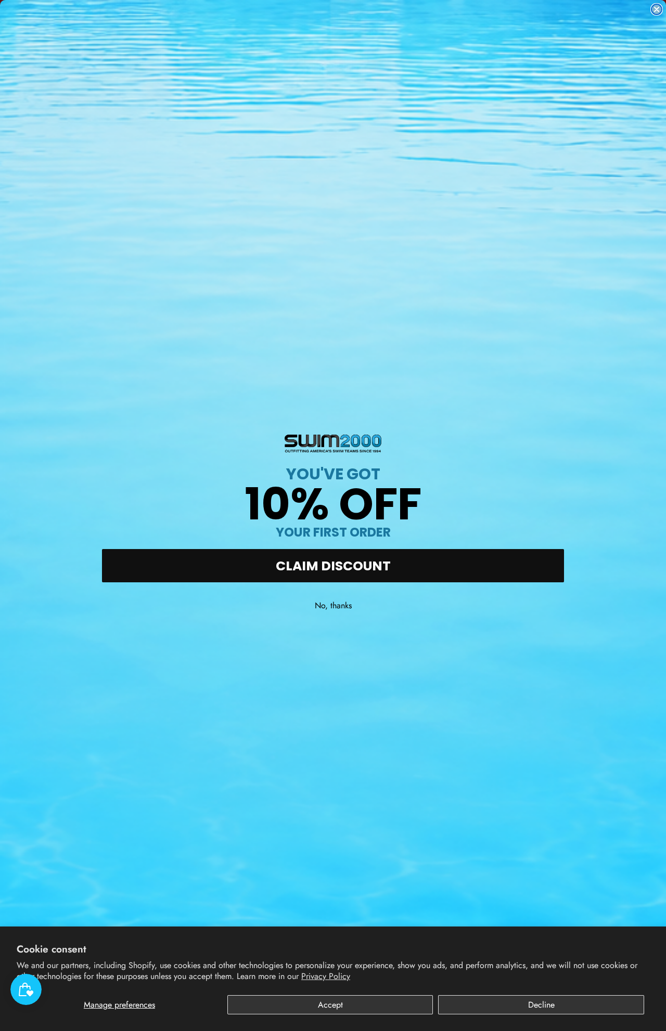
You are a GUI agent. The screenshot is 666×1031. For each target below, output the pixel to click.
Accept (330, 1005)
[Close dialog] (656, 9)
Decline (541, 1005)
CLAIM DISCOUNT (333, 566)
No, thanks (333, 605)
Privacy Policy (325, 976)
